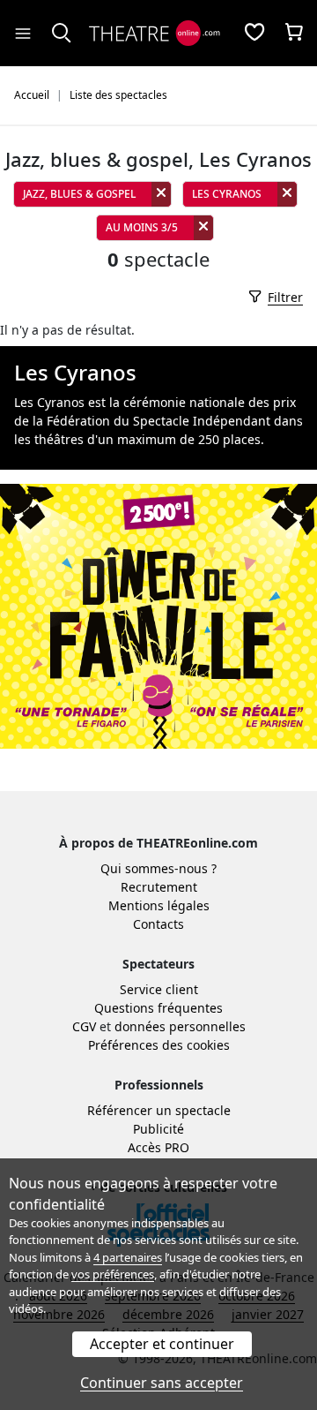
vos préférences (112, 1274)
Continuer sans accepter (161, 1382)
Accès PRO (158, 1147)
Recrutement (159, 886)
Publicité (158, 1128)
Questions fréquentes (158, 1007)
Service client (159, 989)
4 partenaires (127, 1257)
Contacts (158, 924)
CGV (84, 1026)
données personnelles (180, 1026)
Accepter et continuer (162, 1343)
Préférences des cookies (159, 1045)
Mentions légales (159, 905)
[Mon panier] (294, 33)
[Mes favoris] (254, 33)
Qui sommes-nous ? (158, 868)
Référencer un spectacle (159, 1110)
